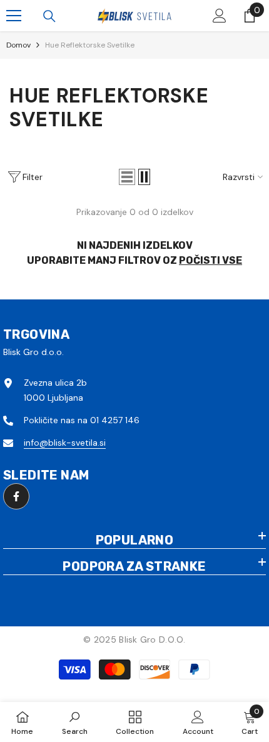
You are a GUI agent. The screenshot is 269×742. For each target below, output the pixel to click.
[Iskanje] (49, 16)
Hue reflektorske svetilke (89, 45)
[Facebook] (16, 496)
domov (18, 45)
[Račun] (219, 16)
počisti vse (210, 260)
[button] (127, 177)
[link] (75, 721)
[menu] (13, 15)
